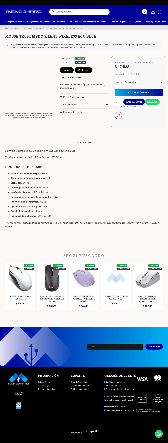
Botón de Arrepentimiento (80, 382)
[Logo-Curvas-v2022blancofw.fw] (23, 12)
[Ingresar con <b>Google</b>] (151, 11)
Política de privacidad (79, 389)
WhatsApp (152, 102)
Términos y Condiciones (47, 389)
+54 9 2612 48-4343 (113, 386)
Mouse (29, 29)
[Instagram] (96, 358)
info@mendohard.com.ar (115, 382)
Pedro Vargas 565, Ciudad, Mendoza (120, 389)
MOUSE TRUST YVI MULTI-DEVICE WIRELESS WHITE (147, 298)
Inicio (7, 29)
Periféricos (18, 29)
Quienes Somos (44, 382)
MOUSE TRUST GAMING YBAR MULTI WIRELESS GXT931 (52, 298)
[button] (152, 102)
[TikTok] (118, 358)
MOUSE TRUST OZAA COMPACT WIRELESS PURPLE (84, 298)
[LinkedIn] (107, 358)
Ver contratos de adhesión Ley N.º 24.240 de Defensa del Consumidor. (148, 410)
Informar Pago (43, 386)
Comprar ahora (138, 92)
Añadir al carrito (134, 102)
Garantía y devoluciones (80, 386)
